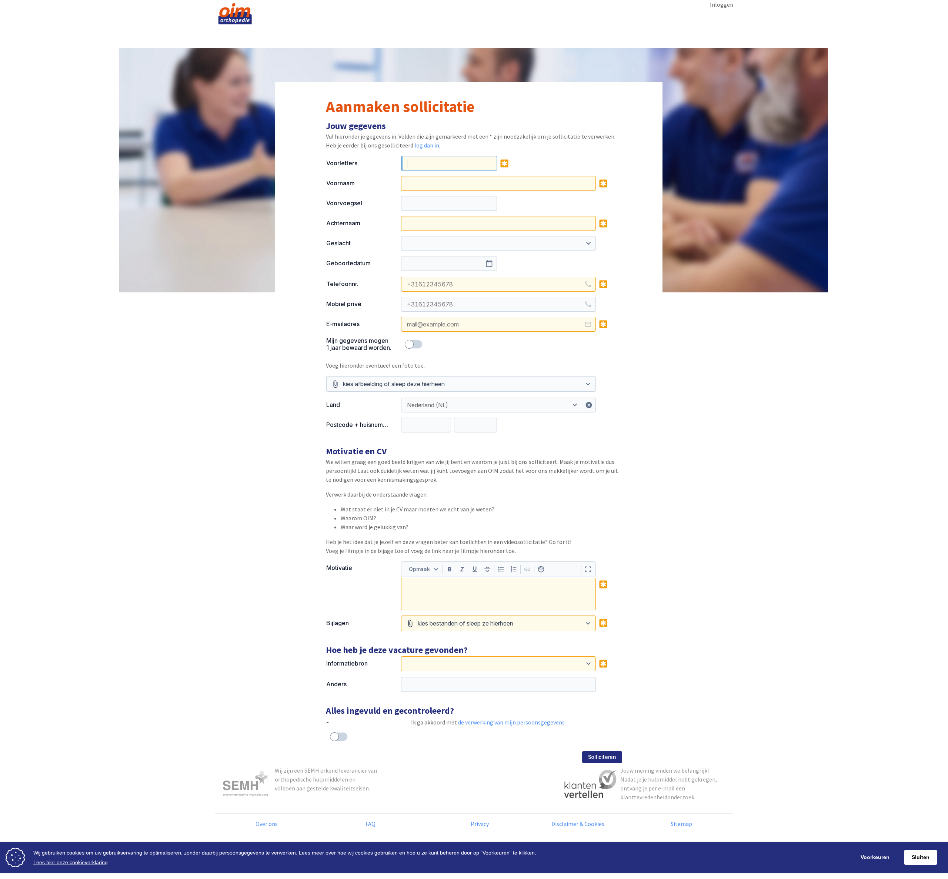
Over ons (267, 823)
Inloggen (721, 4)
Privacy (480, 823)
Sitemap (681, 823)
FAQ (370, 823)
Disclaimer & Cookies (577, 823)
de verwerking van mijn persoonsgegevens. (512, 722)
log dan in (426, 145)
